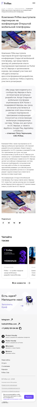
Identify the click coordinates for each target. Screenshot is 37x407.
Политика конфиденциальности (11, 388)
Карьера (4, 369)
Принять (29, 397)
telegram (6, 319)
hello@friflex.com (9, 324)
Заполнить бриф (7, 306)
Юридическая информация (9, 385)
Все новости (19, 283)
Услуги (4, 363)
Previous (5, 202)
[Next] (31, 202)
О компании (6, 366)
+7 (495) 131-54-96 (10, 328)
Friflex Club (5, 373)
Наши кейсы (6, 360)
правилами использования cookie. (12, 399)
